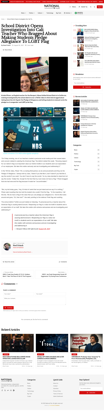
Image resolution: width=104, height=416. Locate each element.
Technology (49, 13)
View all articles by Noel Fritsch (22, 252)
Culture (40, 13)
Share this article (9, 261)
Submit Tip (84, 6)
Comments (64, 261)
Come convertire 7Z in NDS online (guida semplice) (25, 120)
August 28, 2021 (44, 229)
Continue (9, 307)
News (23, 13)
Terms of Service (58, 393)
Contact (55, 386)
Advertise (55, 388)
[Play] (45, 112)
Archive (68, 13)
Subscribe (88, 87)
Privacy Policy (57, 391)
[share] (62, 119)
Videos (74, 6)
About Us (55, 383)
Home (2, 19)
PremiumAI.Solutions (54, 405)
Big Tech (58, 13)
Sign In (100, 6)
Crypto (29, 396)
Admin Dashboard (58, 396)
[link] (6, 119)
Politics (31, 13)
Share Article (8, 49)
